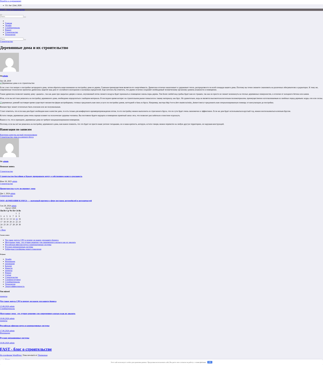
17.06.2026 (5, 331)
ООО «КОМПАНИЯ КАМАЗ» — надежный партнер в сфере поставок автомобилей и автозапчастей (46, 201)
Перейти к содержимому (10, 1)
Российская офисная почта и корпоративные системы (28, 245)
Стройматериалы (12, 28)
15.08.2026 (5, 306)
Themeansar (42, 355)
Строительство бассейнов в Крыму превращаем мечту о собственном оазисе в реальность (41, 176)
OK (210, 362)
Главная (8, 23)
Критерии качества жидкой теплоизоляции (18, 135)
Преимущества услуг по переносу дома (17, 188)
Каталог (8, 266)
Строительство (11, 32)
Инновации (10, 261)
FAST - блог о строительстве (12, 10)
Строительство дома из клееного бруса (17, 137)
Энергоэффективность (14, 286)
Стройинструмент (13, 280)
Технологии (10, 34)
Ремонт (8, 30)
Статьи (8, 275)
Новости (8, 268)
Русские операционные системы (19, 247)
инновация (10, 264)
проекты (8, 270)
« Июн (3, 230)
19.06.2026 (5, 318)
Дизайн (8, 25)
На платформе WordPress (11, 355)
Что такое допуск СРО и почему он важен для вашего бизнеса (32, 240)
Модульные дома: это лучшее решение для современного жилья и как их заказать (40, 242)
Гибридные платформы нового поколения (23, 249)
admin (5, 76)
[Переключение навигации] (1, 14)
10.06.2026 (5, 343)
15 (17, 219)
